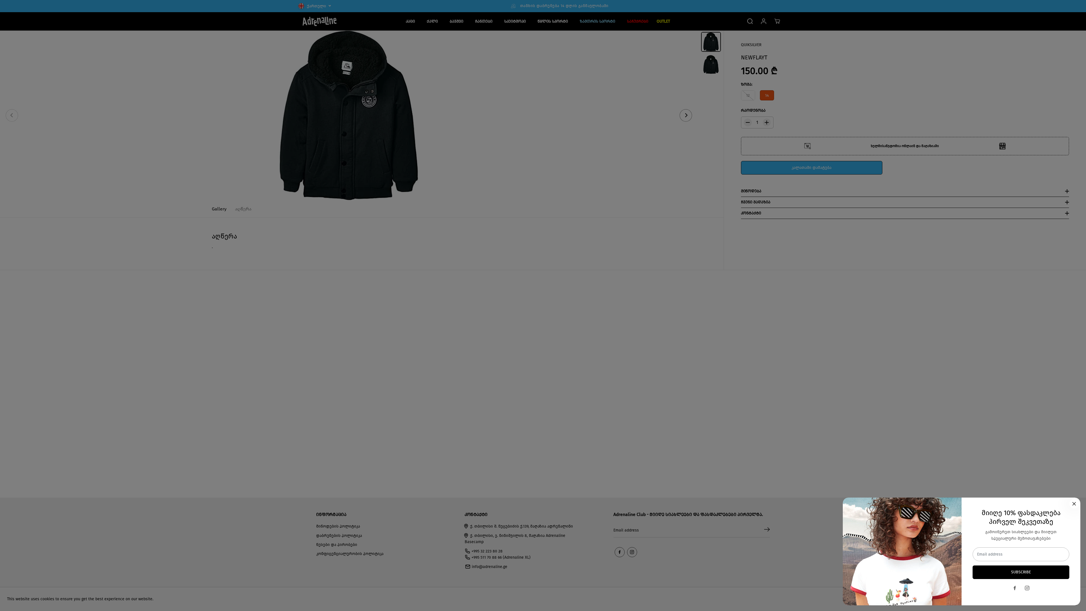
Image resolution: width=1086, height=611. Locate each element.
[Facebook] (1015, 588)
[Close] (1074, 504)
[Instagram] (1027, 588)
